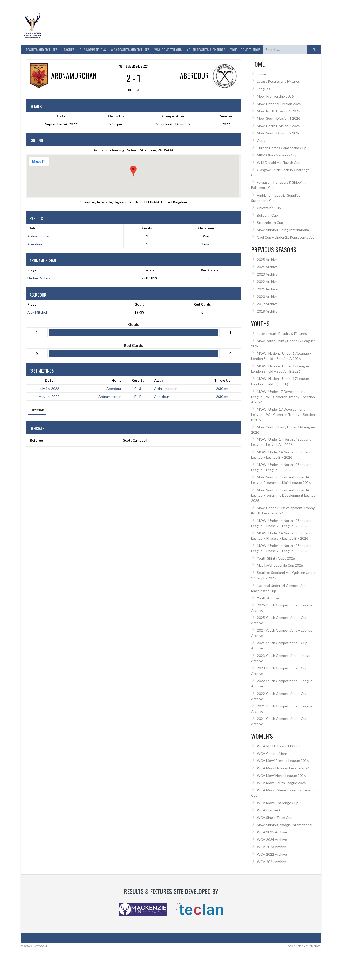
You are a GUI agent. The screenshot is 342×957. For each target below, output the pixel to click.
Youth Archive (268, 598)
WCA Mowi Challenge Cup (277, 803)
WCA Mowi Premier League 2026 (283, 760)
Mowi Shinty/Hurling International (283, 230)
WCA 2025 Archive (272, 832)
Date (49, 380)
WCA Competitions (272, 753)
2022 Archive (267, 281)
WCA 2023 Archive (272, 847)
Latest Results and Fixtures (278, 81)
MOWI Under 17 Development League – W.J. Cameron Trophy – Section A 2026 (283, 396)
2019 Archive (267, 304)
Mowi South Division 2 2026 (278, 133)
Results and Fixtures (41, 49)
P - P (137, 396)
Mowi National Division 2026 (279, 104)
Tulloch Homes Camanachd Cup (281, 148)
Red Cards (209, 270)
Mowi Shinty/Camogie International (284, 825)
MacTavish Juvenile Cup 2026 (280, 565)
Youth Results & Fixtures (206, 49)
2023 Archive (267, 274)
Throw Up (222, 380)
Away (158, 380)
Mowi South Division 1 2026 (278, 118)
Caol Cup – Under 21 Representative (285, 237)
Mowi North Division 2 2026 (278, 126)
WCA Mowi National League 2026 (283, 768)
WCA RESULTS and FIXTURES (130, 49)
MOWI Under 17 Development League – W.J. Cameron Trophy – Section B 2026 (283, 414)
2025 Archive (267, 259)
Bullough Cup (267, 215)
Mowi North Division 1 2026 (278, 111)
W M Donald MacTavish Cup (278, 162)
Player (32, 270)
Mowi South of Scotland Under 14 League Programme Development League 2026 (283, 495)
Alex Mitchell (37, 312)
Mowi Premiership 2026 (275, 96)
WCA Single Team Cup (274, 817)
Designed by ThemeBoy (304, 946)
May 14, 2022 (49, 396)
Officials (37, 409)
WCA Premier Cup (271, 810)
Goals (149, 270)
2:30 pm (222, 388)
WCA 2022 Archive (272, 854)
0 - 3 (137, 388)
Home (116, 380)
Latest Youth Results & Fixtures (282, 333)
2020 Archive (267, 296)
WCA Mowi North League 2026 (281, 775)
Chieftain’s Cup (269, 208)
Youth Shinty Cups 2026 (276, 558)
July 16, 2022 (49, 388)
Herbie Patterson (41, 278)
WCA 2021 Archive (272, 861)
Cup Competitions (92, 49)
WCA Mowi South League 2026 (281, 783)
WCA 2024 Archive (272, 839)
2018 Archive (267, 311)
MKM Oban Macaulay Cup (277, 155)
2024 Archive (267, 267)
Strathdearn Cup (270, 222)
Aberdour (34, 244)
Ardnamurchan (38, 236)
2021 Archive (267, 289)
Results (138, 380)
